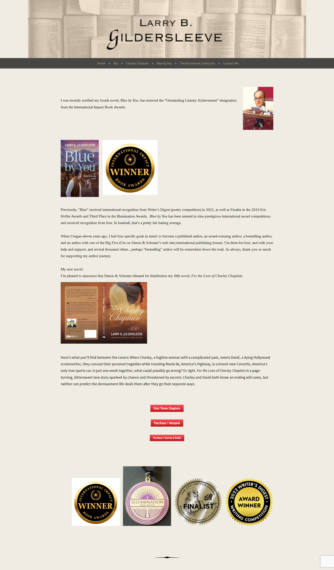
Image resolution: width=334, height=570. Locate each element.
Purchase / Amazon (167, 423)
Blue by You (164, 63)
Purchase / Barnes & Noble (167, 438)
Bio (115, 63)
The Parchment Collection (197, 63)
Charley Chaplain (137, 63)
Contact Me (231, 63)
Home (101, 63)
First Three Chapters (167, 408)
